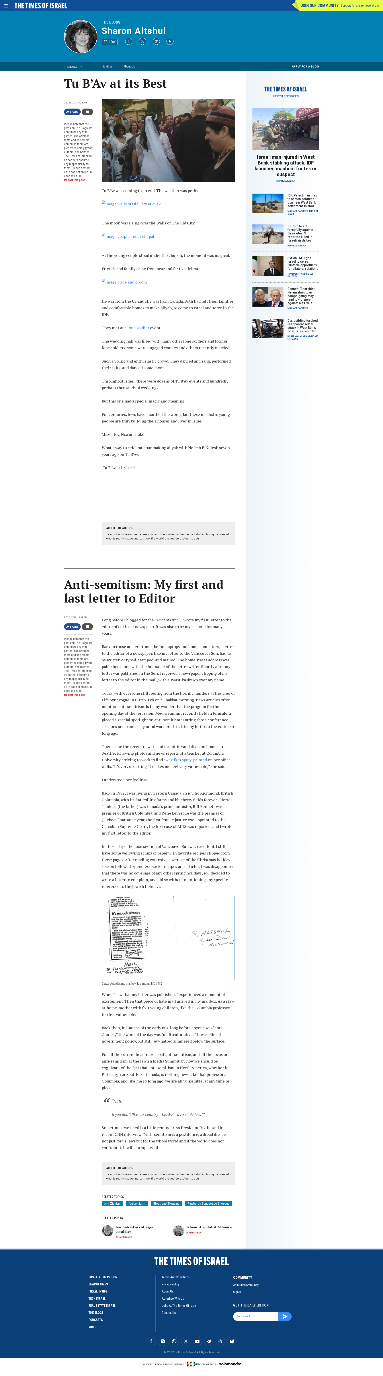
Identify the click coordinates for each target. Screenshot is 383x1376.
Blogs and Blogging (166, 1203)
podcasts (95, 1320)
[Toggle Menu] (5, 5)
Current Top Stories (286, 96)
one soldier (139, 327)
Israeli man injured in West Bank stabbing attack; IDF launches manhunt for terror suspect (286, 165)
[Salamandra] (230, 1363)
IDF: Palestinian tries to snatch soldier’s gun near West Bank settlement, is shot (302, 201)
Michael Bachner (297, 211)
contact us (169, 1313)
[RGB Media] (194, 1364)
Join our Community (320, 5)
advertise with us (173, 1298)
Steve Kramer (124, 1237)
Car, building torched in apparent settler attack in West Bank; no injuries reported (302, 326)
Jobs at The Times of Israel (179, 1305)
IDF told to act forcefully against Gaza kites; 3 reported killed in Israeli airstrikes (300, 233)
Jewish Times (98, 1284)
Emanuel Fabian (285, 181)
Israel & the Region (102, 1277)
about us (168, 1291)
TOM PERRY (294, 274)
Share (74, 111)
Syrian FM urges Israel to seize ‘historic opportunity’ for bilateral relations (302, 263)
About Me (129, 66)
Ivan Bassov (194, 1232)
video (92, 1327)
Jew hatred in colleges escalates (134, 1229)
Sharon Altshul (134, 31)
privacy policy (170, 1284)
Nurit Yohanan (296, 336)
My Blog (108, 66)
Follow (109, 42)
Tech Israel (97, 1298)
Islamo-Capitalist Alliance (209, 1227)
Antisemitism (137, 1203)
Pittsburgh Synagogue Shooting (209, 1203)
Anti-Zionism (112, 1203)
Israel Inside (97, 1291)
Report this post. (75, 180)
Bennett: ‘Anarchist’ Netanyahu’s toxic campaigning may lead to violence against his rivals (301, 296)
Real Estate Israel (101, 1305)
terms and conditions (176, 1277)
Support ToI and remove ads (360, 5)
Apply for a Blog (305, 66)
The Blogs (111, 22)
